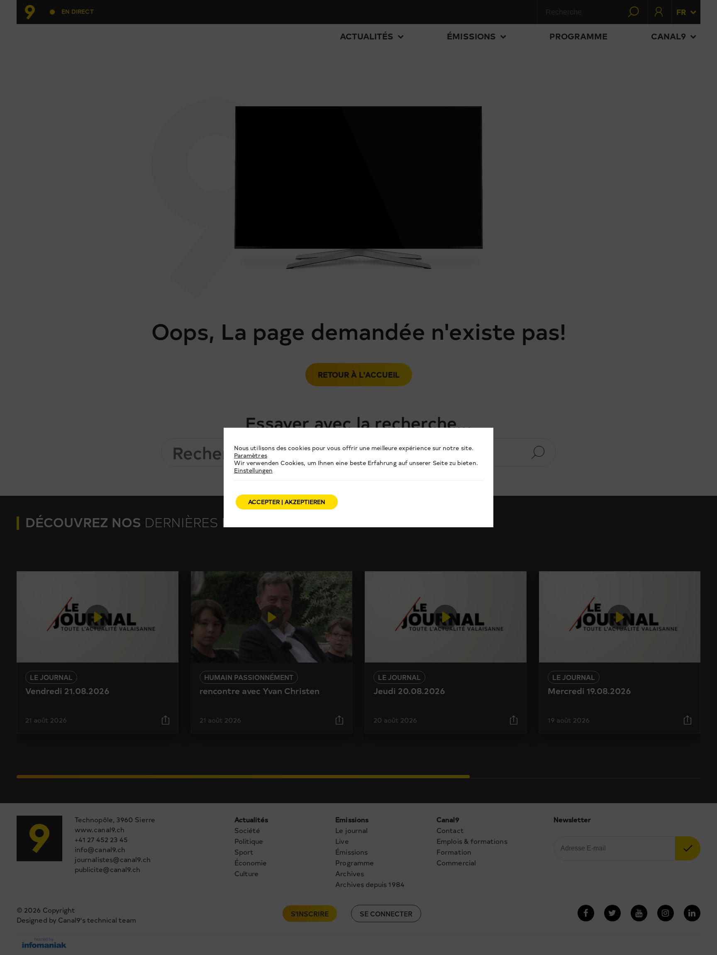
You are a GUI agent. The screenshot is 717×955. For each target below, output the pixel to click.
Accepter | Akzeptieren (286, 502)
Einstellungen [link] (253, 470)
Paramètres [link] (250, 455)
